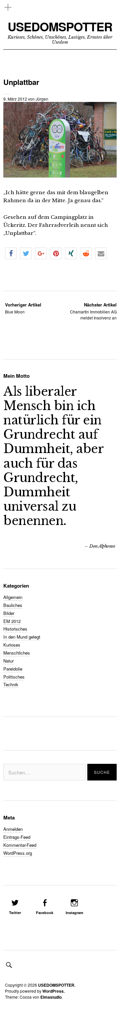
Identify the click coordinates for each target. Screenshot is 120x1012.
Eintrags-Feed (16, 837)
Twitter (15, 912)
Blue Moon (23, 307)
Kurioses (11, 645)
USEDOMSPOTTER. (56, 985)
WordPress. (53, 991)
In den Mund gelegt (21, 637)
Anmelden (13, 829)
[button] (11, 253)
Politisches (14, 677)
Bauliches (12, 605)
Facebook (44, 912)
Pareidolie (12, 669)
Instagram (74, 912)
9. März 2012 (15, 99)
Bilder (8, 613)
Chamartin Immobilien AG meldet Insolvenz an (93, 310)
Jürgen (42, 99)
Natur (8, 661)
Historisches (15, 629)
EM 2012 (12, 621)
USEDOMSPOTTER (60, 26)
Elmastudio (51, 997)
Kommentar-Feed (19, 845)
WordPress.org (17, 853)
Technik (10, 684)
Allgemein (12, 597)
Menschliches (16, 653)
